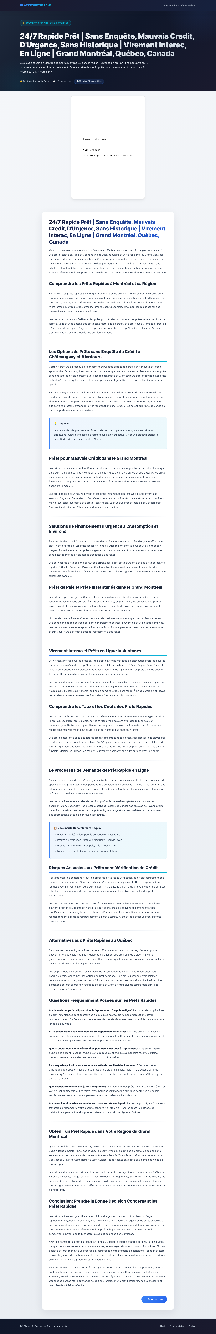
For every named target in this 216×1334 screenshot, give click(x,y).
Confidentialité (177, 1326)
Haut (162, 1326)
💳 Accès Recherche (35, 5)
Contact (192, 1326)
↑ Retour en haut (154, 1299)
